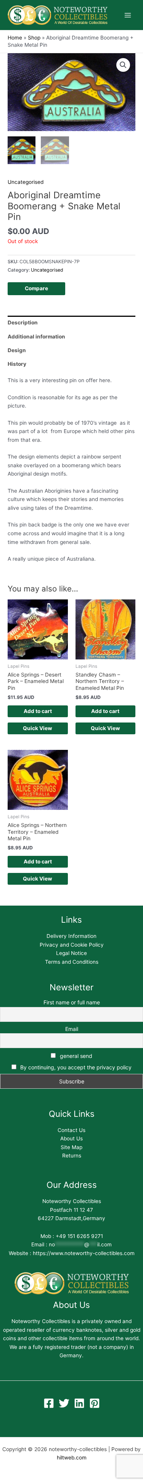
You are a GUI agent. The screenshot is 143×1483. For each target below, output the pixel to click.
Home (15, 38)
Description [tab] (23, 322)
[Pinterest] (94, 1403)
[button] (123, 65)
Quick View (37, 728)
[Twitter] (64, 1403)
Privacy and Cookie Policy (72, 945)
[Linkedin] (79, 1403)
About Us (71, 1138)
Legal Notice (71, 953)
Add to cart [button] (38, 711)
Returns (71, 1156)
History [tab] (17, 364)
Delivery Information (71, 936)
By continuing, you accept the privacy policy (76, 1067)
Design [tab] (17, 350)
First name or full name (71, 1002)
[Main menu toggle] (128, 15)
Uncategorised (25, 182)
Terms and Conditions (71, 962)
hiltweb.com (72, 1458)
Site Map (71, 1147)
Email (71, 1029)
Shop (34, 38)
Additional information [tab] (36, 337)
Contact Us (71, 1130)
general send (75, 1056)
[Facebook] (48, 1403)
